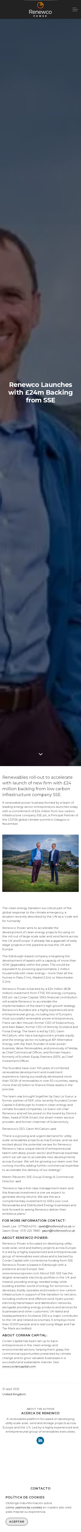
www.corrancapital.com (19, 1366)
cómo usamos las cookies (24, 1507)
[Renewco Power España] (40, 9)
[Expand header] (75, 9)
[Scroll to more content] (40, 754)
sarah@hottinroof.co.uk (54, 1226)
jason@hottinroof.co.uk (58, 1230)
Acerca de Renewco (40, 1413)
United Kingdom (14, 1394)
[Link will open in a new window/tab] (40, 1440)
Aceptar (16, 1521)
